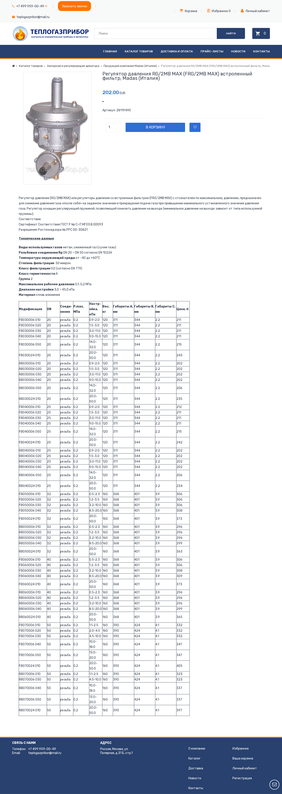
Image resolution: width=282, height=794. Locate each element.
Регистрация (242, 778)
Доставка (195, 768)
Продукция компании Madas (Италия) (130, 66)
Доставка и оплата (177, 51)
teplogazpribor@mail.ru (33, 17)
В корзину (155, 127)
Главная (110, 51)
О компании (196, 748)
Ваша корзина (242, 758)
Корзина (190, 11)
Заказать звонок (74, 6)
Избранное (219, 11)
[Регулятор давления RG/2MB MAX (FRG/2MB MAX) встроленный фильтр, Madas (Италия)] (57, 128)
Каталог (194, 758)
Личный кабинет (257, 11)
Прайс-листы (211, 51)
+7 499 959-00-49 (30, 6)
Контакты (261, 51)
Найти (231, 33)
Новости (238, 51)
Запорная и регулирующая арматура (73, 66)
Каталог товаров (139, 51)
